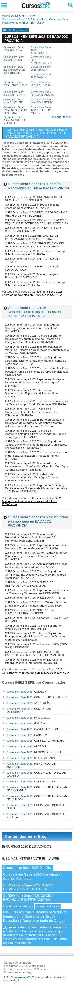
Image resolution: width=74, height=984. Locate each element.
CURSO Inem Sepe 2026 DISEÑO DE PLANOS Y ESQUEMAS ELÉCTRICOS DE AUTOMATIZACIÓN (36, 222)
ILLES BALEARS (30, 757)
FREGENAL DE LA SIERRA (15, 110)
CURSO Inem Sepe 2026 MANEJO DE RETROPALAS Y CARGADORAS (29, 584)
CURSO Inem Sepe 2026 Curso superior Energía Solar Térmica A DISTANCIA (35, 283)
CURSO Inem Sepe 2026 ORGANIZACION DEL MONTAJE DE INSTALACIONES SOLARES (34, 245)
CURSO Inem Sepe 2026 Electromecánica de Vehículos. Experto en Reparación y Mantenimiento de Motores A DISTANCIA (37, 349)
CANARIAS (27, 735)
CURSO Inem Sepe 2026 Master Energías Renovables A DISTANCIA (31, 276)
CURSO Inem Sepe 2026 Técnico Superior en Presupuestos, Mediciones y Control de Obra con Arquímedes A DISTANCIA (35, 636)
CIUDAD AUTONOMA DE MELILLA (36, 815)
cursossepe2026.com (27, 977)
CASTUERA (13, 101)
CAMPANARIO (42, 93)
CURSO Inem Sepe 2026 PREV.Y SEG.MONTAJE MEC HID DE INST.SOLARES (36, 214)
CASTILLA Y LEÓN (32, 729)
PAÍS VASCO (28, 717)
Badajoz (41, 76)
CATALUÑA (27, 691)
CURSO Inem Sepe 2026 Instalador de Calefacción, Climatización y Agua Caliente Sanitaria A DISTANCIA (31, 477)
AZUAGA (41, 68)
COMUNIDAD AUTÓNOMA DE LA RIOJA (37, 798)
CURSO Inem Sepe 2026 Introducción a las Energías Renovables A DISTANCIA (32, 206)
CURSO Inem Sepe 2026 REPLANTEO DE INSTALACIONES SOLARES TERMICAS (31, 237)
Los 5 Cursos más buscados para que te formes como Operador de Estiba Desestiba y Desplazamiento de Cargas (35, 916)
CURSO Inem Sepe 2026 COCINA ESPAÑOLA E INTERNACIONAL (28, 898)
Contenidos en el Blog (26, 836)
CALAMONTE (14, 93)
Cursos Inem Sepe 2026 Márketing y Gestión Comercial (32, 876)
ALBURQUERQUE (41, 50)
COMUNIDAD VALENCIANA (28, 710)
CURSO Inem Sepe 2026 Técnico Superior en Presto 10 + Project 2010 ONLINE (33, 627)
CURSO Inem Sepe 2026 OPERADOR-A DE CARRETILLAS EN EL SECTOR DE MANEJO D (34, 653)
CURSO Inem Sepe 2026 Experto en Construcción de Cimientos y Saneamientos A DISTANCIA (36, 591)
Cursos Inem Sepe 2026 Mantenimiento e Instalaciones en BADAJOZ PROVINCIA (34, 312)
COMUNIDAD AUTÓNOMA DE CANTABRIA (37, 789)
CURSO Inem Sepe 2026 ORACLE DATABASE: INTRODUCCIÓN (28, 887)
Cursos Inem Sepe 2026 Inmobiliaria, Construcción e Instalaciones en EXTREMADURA (35, 21)
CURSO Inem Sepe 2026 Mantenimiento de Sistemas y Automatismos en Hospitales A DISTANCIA (32, 328)
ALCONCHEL (14, 58)
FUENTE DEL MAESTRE (14, 120)
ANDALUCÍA (28, 703)
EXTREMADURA (30, 781)
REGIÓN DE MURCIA (33, 752)
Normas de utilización (17, 962)
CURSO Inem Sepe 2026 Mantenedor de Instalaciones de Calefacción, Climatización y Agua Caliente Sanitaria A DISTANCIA (36, 466)
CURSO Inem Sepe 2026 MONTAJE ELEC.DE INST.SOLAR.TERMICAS (34, 229)
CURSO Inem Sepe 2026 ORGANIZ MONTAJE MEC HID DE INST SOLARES (34, 198)
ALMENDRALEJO (41, 60)
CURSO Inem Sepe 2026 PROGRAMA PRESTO (35, 597)
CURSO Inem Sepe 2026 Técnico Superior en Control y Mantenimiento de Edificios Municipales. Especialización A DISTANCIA (36, 444)
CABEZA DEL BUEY (42, 85)
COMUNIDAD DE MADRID (36, 697)
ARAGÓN (26, 746)
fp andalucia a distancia (18, 906)
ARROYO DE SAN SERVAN (14, 69)
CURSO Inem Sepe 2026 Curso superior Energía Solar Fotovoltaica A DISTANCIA (35, 252)
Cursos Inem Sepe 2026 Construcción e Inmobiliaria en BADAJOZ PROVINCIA (38, 521)
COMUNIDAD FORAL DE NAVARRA (36, 774)
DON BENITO (42, 101)
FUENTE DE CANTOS (41, 110)
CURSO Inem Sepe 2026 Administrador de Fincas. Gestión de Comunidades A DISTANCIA (36, 565)
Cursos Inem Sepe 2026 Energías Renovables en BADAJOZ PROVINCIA (38, 186)
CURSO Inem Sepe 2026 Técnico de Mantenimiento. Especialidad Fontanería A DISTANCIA (31, 393)
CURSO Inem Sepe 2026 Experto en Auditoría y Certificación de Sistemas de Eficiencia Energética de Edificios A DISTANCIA (36, 488)
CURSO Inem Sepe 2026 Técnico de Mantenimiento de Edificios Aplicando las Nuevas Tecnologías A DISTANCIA (35, 434)
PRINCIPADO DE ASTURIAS (30, 765)
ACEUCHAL (13, 49)
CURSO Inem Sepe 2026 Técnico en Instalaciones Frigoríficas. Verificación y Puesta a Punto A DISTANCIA (36, 455)
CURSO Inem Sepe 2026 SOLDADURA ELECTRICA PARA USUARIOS (29, 612)
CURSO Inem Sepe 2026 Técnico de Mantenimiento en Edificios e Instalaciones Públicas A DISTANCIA (31, 412)
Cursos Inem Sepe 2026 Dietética (27, 868)
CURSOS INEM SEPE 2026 (19, 16)
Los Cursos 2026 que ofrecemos (24, 965)
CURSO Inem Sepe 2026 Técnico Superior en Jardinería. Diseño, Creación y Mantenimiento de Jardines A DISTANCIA (35, 360)
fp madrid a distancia (48, 906)
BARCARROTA (15, 84)
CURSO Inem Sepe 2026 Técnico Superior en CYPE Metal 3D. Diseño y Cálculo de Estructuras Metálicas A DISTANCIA (35, 574)
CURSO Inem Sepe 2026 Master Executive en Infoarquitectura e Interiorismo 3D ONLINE (34, 661)
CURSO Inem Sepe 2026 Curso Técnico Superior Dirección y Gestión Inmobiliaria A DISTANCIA (36, 604)
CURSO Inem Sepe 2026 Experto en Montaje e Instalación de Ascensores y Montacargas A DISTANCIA (34, 382)
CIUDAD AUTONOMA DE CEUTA (36, 806)
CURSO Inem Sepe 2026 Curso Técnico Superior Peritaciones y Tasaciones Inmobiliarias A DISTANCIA (36, 556)
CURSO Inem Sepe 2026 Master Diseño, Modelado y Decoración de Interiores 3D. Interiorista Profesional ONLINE (30, 537)
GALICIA (25, 723)
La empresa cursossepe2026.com (25, 969)
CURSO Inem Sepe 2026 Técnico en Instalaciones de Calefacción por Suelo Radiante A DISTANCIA (36, 402)
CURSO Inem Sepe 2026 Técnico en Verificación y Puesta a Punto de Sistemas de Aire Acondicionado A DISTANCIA (37, 371)
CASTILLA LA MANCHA (35, 740)
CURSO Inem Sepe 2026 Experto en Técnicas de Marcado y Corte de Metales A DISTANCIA (36, 547)
